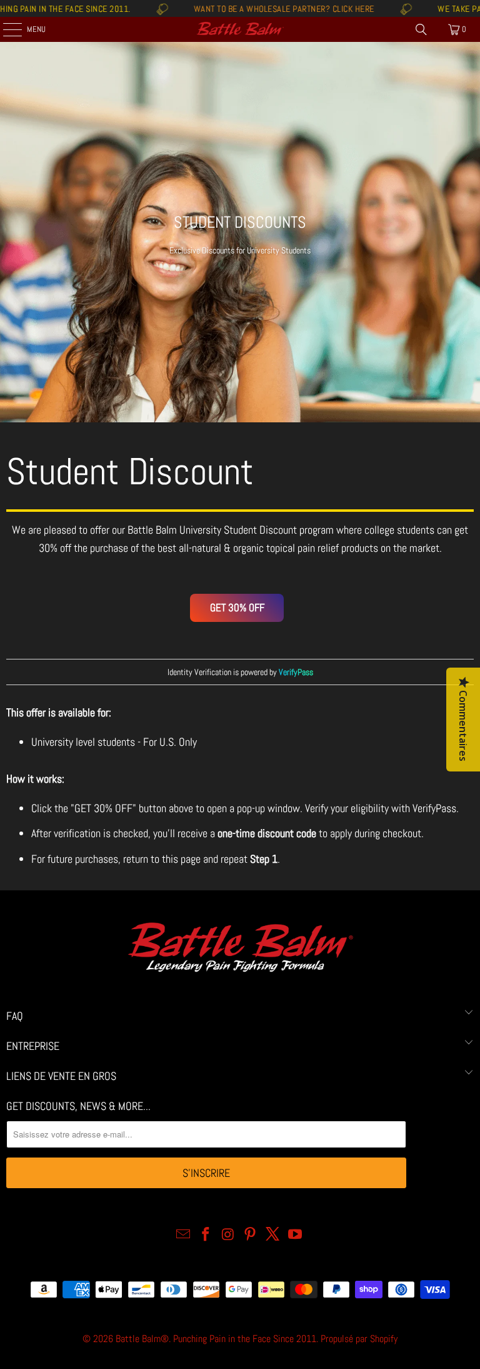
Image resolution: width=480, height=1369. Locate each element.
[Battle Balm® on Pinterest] (250, 1235)
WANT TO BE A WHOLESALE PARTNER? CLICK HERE (247, 8)
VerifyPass (434, 808)
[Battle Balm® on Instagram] (228, 1235)
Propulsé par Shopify (359, 1338)
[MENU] (5, 29)
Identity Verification (199, 672)
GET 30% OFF (237, 607)
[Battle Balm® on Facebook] (206, 1235)
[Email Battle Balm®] (183, 1235)
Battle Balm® (142, 1338)
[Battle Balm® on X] (273, 1235)
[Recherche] (421, 29)
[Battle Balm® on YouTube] (295, 1235)
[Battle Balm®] (240, 29)
